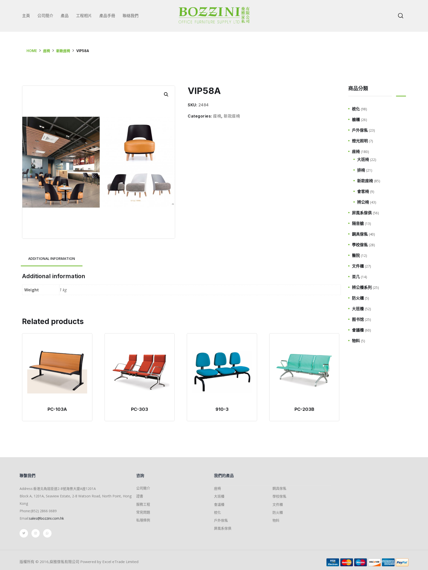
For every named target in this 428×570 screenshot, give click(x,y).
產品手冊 (107, 15)
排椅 (361, 170)
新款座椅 (63, 51)
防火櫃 (358, 298)
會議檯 (358, 330)
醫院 (356, 255)
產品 (65, 15)
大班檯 (358, 308)
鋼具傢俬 (360, 234)
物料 (356, 340)
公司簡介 (45, 15)
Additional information (51, 258)
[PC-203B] (304, 371)
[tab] (51, 259)
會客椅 (363, 191)
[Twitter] (24, 533)
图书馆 (358, 319)
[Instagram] (35, 533)
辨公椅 (363, 202)
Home (32, 51)
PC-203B (304, 409)
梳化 (356, 109)
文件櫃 (358, 266)
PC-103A (57, 409)
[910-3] (222, 371)
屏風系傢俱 (362, 212)
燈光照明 (360, 141)
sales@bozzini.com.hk (46, 518)
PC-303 (139, 409)
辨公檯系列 (362, 287)
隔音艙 (358, 223)
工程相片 (84, 15)
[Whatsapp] (47, 533)
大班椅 (363, 159)
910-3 (222, 409)
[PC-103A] (57, 371)
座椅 (46, 51)
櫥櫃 (356, 119)
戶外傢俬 (360, 130)
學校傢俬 (360, 244)
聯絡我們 (130, 15)
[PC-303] (140, 371)
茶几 (356, 276)
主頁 (26, 15)
